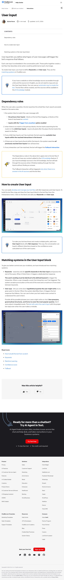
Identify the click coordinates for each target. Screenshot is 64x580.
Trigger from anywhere (27, 123)
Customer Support (27, 468)
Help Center (19, 2)
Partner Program (46, 521)
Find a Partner (46, 524)
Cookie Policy (19, 575)
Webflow (44, 501)
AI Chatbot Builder (6, 479)
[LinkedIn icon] (25, 555)
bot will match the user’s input (39, 304)
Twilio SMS (45, 508)
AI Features (5, 468)
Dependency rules (9, 37)
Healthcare (25, 490)
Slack (43, 490)
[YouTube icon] (34, 555)
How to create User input (12, 45)
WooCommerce (46, 486)
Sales (23, 464)
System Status (26, 535)
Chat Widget (45, 464)
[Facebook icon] (30, 555)
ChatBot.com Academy (28, 524)
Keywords (8, 357)
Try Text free (32, 441)
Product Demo (5, 486)
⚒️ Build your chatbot (17, 8)
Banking (24, 494)
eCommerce (25, 475)
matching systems (8, 72)
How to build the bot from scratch (16, 354)
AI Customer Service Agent (9, 472)
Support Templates (7, 524)
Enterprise (24, 486)
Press (43, 528)
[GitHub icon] (44, 555)
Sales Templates (6, 521)
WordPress (45, 497)
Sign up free (39, 549)
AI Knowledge (19, 90)
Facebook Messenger (47, 475)
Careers (44, 532)
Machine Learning (11, 361)
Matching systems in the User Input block (17, 52)
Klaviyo (44, 505)
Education (24, 483)
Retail (23, 479)
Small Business (26, 497)
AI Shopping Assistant (7, 494)
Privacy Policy (55, 577)
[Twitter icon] (20, 555)
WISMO (4, 497)
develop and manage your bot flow (23, 190)
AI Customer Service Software (10, 490)
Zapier (44, 494)
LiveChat (44, 468)
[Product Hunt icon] (39, 555)
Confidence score (11, 365)
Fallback (8, 368)
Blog (23, 528)
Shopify (44, 483)
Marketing (24, 472)
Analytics (4, 483)
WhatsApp (45, 479)
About (45, 517)
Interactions (30, 8)
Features (4, 475)
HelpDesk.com (46, 472)
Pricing (3, 464)
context (25, 119)
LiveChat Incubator (47, 535)
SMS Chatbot (5, 501)
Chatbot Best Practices (28, 532)
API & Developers (26, 521)
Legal (43, 539)
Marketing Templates (7, 517)
